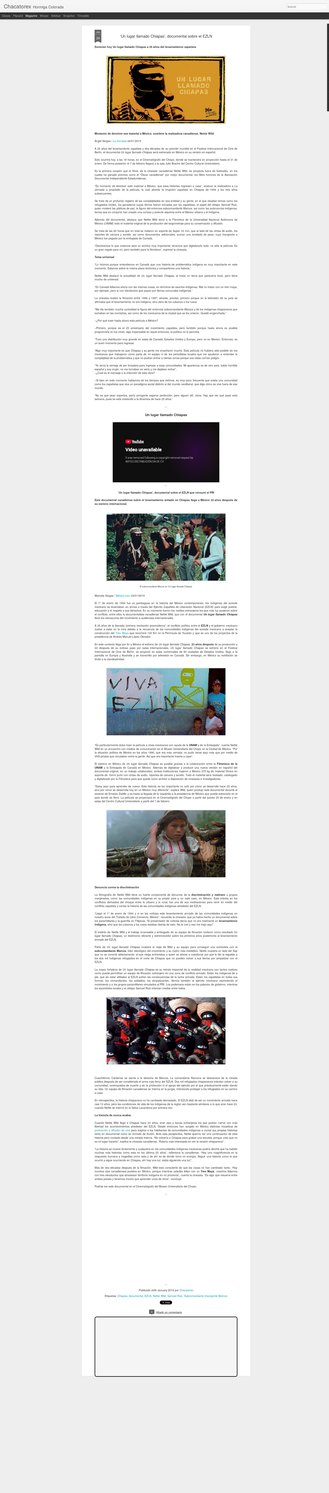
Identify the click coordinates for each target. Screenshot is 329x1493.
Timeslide (83, 16)
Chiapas (122, 1296)
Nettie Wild (159, 1296)
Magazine (31, 16)
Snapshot (69, 16)
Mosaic (44, 16)
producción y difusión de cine (112, 1130)
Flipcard (18, 16)
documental (136, 1296)
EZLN (148, 1296)
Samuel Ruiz (175, 1296)
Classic (6, 16)
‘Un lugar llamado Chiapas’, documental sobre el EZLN (166, 36)
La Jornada (120, 141)
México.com (123, 595)
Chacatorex (186, 1290)
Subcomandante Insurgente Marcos (205, 1296)
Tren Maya (122, 633)
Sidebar (56, 16)
